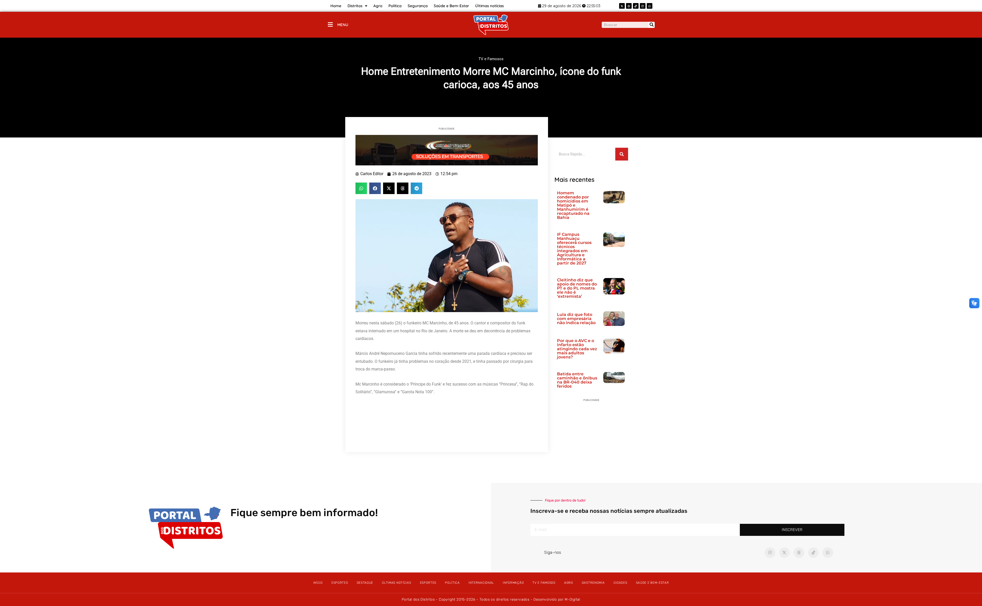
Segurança (418, 5)
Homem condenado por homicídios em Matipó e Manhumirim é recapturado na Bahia (573, 205)
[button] (361, 188)
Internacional (481, 582)
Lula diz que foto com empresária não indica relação (576, 318)
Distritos (355, 5)
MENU (342, 24)
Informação (513, 582)
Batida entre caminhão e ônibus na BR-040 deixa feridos (577, 380)
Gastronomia (593, 582)
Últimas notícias (489, 5)
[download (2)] (446, 149)
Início (318, 582)
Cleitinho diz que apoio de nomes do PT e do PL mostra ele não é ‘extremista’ (577, 288)
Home (335, 5)
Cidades (620, 582)
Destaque (365, 582)
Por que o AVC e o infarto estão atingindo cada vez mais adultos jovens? (577, 348)
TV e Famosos (491, 59)
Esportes (339, 582)
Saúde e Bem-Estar (451, 5)
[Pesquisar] (652, 25)
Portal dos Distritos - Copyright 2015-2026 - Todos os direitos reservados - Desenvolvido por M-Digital (491, 599)
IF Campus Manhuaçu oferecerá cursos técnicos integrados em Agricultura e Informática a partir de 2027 (574, 248)
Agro (377, 5)
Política (394, 5)
